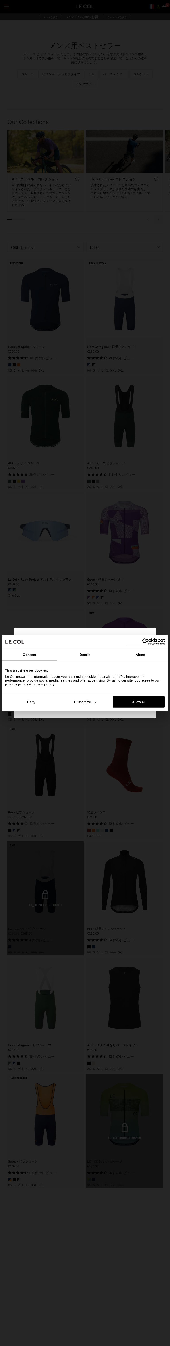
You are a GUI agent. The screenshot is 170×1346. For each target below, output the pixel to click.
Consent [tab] (29, 654)
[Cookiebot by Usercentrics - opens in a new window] (145, 641)
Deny (31, 702)
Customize (82, 702)
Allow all (138, 702)
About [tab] (140, 654)
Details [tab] (85, 654)
